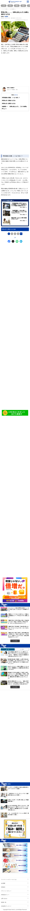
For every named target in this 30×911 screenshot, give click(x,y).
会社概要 (3, 883)
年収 (10, 5)
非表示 (15, 94)
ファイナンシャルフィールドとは (8, 879)
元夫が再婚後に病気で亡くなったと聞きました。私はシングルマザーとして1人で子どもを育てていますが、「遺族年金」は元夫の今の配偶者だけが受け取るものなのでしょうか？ (18, 654)
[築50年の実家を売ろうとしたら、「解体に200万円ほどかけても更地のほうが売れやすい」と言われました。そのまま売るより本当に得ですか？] (4, 682)
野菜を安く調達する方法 (8, 100)
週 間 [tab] (7, 649)
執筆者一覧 (3, 902)
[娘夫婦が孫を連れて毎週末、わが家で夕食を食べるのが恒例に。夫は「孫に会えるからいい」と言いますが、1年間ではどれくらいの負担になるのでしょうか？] (4, 661)
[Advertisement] (15, 70)
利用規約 (3, 887)
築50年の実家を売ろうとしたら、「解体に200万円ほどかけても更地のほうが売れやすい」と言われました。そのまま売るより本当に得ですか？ (18, 682)
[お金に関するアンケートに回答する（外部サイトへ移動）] (15, 829)
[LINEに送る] (17, 241)
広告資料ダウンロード (6, 906)
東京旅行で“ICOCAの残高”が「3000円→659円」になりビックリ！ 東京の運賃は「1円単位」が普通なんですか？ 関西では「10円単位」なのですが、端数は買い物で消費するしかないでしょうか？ (18, 675)
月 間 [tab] (22, 649)
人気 (3, 5)
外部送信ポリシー (5, 894)
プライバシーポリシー (6, 890)
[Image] (15, 412)
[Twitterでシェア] (13, 241)
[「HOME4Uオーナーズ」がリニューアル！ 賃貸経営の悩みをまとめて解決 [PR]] (15, 796)
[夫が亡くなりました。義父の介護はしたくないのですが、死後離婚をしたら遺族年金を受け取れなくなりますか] (4, 668)
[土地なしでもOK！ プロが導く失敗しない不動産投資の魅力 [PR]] (15, 802)
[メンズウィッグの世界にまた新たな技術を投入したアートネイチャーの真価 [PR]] (15, 790)
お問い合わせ (4, 898)
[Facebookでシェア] (9, 241)
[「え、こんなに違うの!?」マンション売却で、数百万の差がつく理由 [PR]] (15, 817)
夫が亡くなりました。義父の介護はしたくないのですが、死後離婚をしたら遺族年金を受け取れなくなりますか (18, 668)
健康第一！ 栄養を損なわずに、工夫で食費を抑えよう (14, 107)
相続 (17, 5)
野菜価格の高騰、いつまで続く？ (11, 97)
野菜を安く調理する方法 (8, 103)
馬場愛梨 (6, 16)
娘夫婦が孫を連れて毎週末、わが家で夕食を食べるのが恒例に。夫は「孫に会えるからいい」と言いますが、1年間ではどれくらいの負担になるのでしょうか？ (18, 661)
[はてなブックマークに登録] (21, 241)
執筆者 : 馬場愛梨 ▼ (11, 87)
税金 (23, 5)
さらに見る (15, 640)
